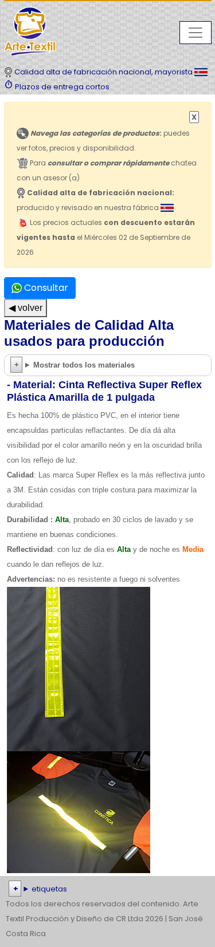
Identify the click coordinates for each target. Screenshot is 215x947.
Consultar (45, 287)
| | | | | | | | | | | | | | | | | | (107, 890)
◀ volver (25, 308)
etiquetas (49, 888)
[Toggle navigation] (195, 32)
